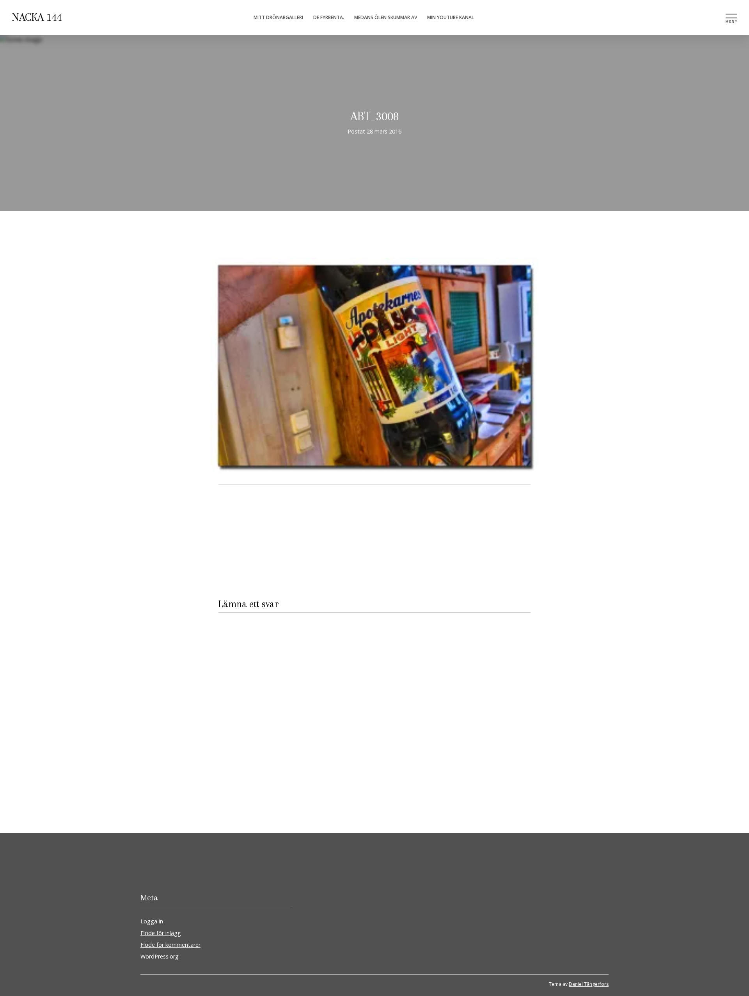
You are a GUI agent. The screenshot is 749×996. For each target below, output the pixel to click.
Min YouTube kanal (450, 17)
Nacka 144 (37, 17)
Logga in (151, 921)
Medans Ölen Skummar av (385, 17)
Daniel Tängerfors (589, 984)
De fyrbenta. (328, 17)
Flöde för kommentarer (170, 944)
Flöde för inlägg (160, 933)
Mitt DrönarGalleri (278, 17)
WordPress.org (159, 956)
